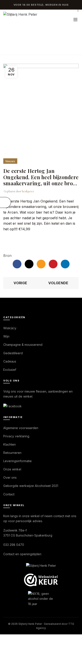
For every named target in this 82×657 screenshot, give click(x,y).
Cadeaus (9, 361)
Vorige (20, 283)
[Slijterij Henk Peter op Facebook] (12, 406)
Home (16, 37)
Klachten (9, 444)
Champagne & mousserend (22, 344)
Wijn (6, 336)
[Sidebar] (5, 202)
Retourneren (12, 453)
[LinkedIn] (65, 264)
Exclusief (9, 369)
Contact (8, 494)
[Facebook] (17, 264)
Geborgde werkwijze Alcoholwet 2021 (30, 486)
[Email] (41, 264)
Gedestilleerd (13, 353)
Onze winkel (12, 469)
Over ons (10, 477)
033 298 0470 (13, 545)
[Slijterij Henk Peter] (41, 566)
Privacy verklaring (16, 436)
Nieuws (33, 37)
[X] (29, 264)
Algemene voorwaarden (20, 428)
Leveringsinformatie (17, 461)
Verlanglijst (65, 13)
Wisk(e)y (9, 328)
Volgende (58, 283)
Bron (7, 255)
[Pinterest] (53, 264)
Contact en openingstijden (22, 554)
